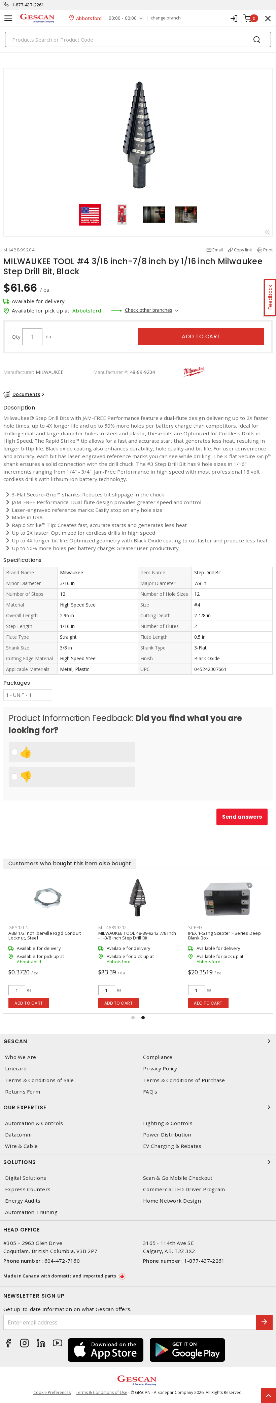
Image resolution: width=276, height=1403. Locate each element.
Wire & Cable (21, 1146)
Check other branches (148, 310)
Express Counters (27, 1189)
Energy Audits (22, 1201)
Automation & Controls (34, 1123)
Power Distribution (167, 1134)
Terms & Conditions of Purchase (184, 1080)
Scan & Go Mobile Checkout (177, 1178)
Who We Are (20, 1057)
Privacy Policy (160, 1068)
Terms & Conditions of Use (101, 1392)
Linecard (16, 1068)
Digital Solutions (25, 1178)
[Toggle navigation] (8, 18)
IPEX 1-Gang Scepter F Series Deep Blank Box (224, 935)
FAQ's (150, 1091)
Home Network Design (172, 1201)
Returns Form (22, 1091)
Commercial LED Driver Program (184, 1189)
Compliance (158, 1057)
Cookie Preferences (52, 1393)
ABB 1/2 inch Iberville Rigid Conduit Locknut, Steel (44, 935)
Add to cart (201, 336)
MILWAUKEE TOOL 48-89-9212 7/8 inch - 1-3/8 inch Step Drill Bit (137, 935)
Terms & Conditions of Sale (39, 1080)
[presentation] (69, 214)
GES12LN (18, 927)
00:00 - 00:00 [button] (123, 18)
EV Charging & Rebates (172, 1146)
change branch (166, 18)
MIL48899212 (112, 927)
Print (268, 250)
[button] (133, 1017)
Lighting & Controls (168, 1123)
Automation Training (31, 1212)
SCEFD (195, 927)
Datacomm (18, 1134)
